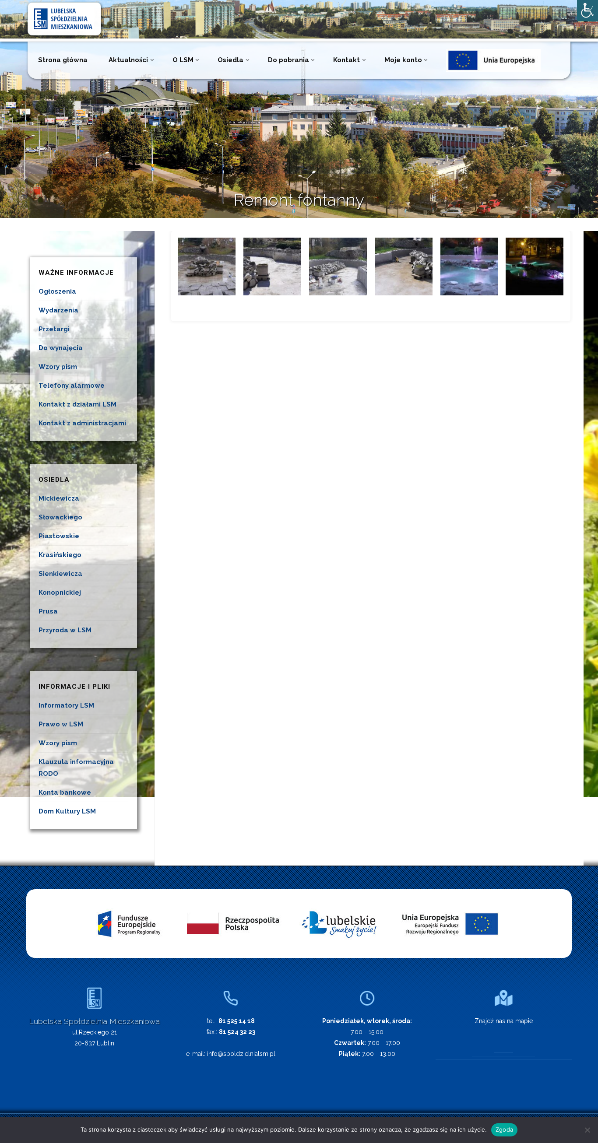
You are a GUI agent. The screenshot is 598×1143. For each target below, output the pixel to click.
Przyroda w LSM (65, 630)
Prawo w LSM (61, 724)
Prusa (48, 611)
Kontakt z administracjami (82, 423)
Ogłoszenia (57, 291)
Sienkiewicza (60, 574)
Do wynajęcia (61, 348)
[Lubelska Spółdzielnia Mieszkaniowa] (64, 18)
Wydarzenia (58, 310)
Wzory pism (58, 367)
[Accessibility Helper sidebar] (587, 10)
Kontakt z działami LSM (77, 404)
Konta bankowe (65, 792)
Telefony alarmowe (72, 385)
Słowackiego (60, 517)
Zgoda (504, 1129)
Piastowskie (59, 536)
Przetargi (54, 329)
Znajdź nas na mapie (504, 1020)
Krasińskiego (60, 555)
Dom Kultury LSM (67, 811)
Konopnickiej (60, 592)
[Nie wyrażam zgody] (587, 1129)
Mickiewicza (59, 498)
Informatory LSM (66, 705)
